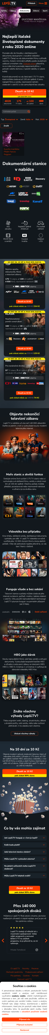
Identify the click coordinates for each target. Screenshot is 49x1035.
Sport (45, 11)
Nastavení (24, 1030)
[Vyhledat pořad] (29, 111)
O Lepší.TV (15, 968)
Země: (25, 119)
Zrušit (6, 125)
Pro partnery (16, 975)
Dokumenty (24, 11)
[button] (3, 940)
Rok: (40, 119)
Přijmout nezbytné (25, 1024)
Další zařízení (41, 612)
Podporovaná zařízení (34, 972)
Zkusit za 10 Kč (24, 771)
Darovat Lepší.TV (24, 979)
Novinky (25, 968)
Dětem (13, 11)
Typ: (8, 119)
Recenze (35, 968)
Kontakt (35, 975)
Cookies (26, 975)
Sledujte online (29, 63)
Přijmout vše (24, 1019)
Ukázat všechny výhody (24, 733)
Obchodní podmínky (14, 972)
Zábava (36, 11)
